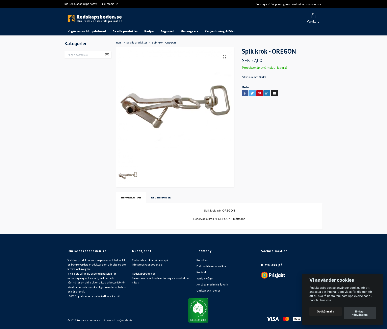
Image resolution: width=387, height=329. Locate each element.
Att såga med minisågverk (212, 300)
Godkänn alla (325, 311)
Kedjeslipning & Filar (220, 46)
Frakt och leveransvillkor (211, 281)
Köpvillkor (203, 275)
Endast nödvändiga (360, 313)
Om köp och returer (208, 306)
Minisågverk (189, 46)
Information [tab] (131, 212)
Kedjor (149, 46)
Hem (119, 57)
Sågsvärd (167, 46)
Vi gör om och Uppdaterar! (87, 46)
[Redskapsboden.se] (136, 26)
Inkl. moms (108, 4)
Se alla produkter (125, 46)
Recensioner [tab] (161, 212)
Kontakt (201, 287)
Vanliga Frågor (205, 293)
